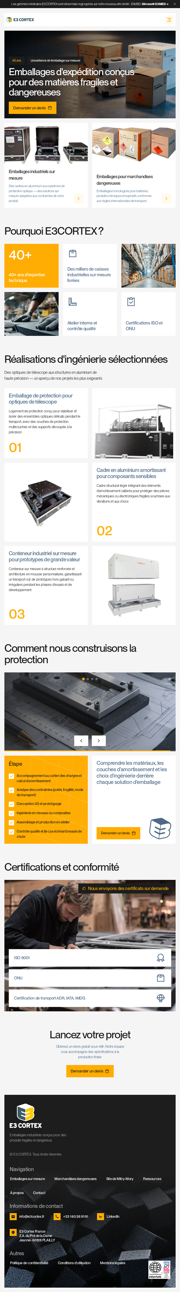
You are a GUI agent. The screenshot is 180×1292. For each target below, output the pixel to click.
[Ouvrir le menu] (169, 19)
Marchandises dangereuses (75, 1179)
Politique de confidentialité (29, 1263)
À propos (16, 1193)
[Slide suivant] (99, 741)
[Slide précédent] (81, 741)
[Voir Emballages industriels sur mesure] (78, 198)
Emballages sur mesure (27, 1179)
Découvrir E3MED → (155, 4)
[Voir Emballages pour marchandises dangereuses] (166, 198)
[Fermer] (174, 4)
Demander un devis (29, 108)
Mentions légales (112, 1263)
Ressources (152, 1179)
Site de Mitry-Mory (119, 1179)
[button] (83, 679)
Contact (39, 1193)
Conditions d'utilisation (74, 1263)
